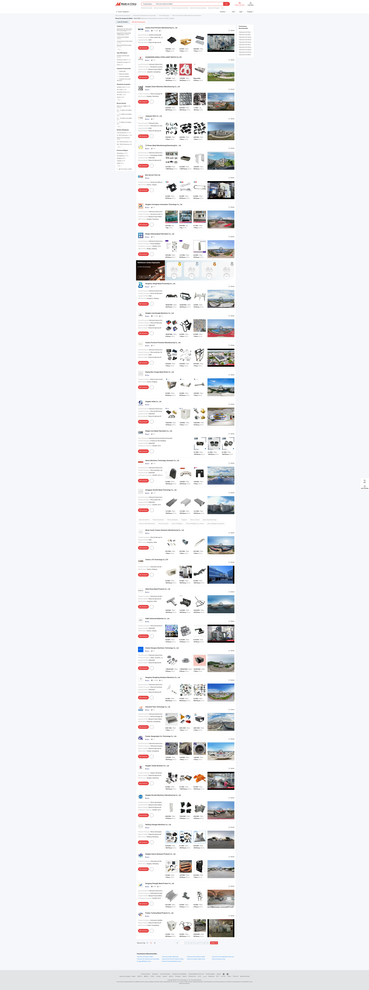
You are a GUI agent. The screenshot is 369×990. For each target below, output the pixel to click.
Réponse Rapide (124, 74)
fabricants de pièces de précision (180, 8)
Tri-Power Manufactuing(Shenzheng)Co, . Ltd (163, 145)
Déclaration (155, 974)
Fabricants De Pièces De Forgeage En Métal (251, 42)
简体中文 (139, 976)
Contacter (144, 48)
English (133, 976)
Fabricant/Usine (124, 60)
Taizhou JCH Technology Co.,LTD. (156, 559)
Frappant (184, 520)
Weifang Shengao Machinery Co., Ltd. (158, 824)
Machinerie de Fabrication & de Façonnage (124, 29)
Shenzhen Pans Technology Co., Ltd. (157, 707)
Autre (120, 65)
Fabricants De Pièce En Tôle (247, 44)
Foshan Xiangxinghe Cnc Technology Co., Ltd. (161, 736)
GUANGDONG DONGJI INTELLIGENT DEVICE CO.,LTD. (163, 57)
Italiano (185, 976)
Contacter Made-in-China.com (196, 974)
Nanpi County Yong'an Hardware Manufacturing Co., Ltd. (164, 530)
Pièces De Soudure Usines (218, 959)
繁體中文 (146, 976)
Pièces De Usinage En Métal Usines (196, 959)
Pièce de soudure (163, 523)
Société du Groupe (123, 62)
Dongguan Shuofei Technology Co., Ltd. (161, 490)
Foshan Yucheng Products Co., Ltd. (159, 913)
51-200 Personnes (124, 135)
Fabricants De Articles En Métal (145, 956)
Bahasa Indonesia (245, 976)
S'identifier (251, 5)
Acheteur (222, 12)
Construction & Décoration (125, 42)
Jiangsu (121, 161)
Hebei (120, 163)
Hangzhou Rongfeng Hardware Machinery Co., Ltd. (162, 677)
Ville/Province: (142, 72)
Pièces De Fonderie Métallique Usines (171, 961)
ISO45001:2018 (123, 92)
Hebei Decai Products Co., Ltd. (157, 589)
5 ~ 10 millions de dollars (124, 123)
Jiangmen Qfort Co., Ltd (153, 116)
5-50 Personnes (124, 133)
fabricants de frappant (214, 8)
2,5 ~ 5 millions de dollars (124, 111)
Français (158, 976)
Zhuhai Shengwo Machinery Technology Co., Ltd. (162, 648)
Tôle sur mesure (194, 520)
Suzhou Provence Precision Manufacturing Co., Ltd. (163, 342)
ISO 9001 (121, 95)
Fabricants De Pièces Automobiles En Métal (251, 39)
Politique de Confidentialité (179, 974)
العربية (204, 976)
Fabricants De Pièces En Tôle (247, 50)
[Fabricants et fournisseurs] (125, 4)
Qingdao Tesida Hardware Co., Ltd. (157, 766)
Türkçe (229, 976)
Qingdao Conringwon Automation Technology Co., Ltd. (163, 204)
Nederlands (211, 976)
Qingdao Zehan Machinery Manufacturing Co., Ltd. (162, 87)
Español (165, 976)
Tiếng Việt (235, 976)
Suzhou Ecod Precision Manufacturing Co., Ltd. (161, 28)
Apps (240, 12)
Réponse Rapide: (143, 42)
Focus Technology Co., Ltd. (184, 980)
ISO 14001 (122, 90)
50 (154, 943)
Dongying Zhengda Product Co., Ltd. (159, 883)
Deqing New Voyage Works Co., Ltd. (159, 372)
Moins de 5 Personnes (123, 138)
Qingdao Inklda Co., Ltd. (153, 401)
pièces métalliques (177, 523)
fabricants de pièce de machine (162, 8)
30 (151, 943)
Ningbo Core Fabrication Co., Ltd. (158, 431)
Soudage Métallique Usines (144, 961)
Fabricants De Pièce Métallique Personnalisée (223, 956)
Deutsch (171, 976)
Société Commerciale (123, 56)
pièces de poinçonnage (209, 520)
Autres (120, 97)
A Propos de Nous (145, 974)
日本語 (152, 976)
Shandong (122, 153)
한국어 (199, 976)
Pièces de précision (158, 520)
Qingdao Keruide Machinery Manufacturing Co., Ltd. (163, 795)
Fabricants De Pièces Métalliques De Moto (251, 47)
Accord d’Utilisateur (165, 974)
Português (178, 976)
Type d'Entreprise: (143, 35)
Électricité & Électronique (124, 46)
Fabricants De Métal (245, 55)
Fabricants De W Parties (246, 52)
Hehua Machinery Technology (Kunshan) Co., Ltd (162, 460)
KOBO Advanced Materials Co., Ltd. (157, 618)
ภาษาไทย (223, 976)
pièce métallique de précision (215, 523)
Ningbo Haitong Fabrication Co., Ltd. (159, 234)
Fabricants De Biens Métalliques (170, 956)
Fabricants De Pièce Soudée (247, 34)
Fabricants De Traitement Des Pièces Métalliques (148, 959)
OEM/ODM (122, 71)
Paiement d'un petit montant (123, 79)
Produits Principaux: (144, 37)
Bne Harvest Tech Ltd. (152, 175)
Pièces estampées (172, 520)
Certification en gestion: (145, 246)
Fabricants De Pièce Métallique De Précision (252, 32)
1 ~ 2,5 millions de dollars (124, 115)
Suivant (213, 943)
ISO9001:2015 (123, 87)
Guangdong (122, 156)
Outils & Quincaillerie (123, 38)
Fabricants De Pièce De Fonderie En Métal (172, 959)
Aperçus (219, 974)
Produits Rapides (210, 974)
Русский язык (192, 976)
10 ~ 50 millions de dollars (124, 119)
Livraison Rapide (124, 76)
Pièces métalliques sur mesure (195, 523)
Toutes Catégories (123, 12)
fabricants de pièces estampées (198, 8)
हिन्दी (217, 976)
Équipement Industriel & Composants (124, 33)
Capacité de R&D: (143, 40)
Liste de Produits (122, 22)
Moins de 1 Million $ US (123, 107)
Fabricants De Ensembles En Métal (196, 956)
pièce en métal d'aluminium (147, 523)
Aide (233, 12)
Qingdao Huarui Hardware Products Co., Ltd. (160, 854)
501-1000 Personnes (124, 144)
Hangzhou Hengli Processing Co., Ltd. (160, 284)
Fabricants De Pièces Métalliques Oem (250, 37)
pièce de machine (144, 520)
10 (147, 943)
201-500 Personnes (124, 142)
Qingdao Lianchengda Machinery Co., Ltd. (159, 313)
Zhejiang (121, 158)
